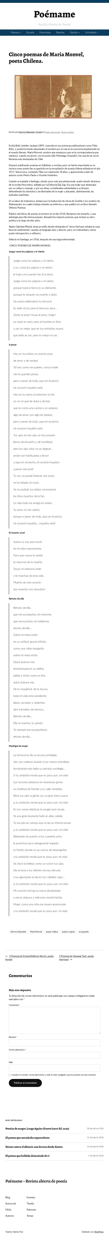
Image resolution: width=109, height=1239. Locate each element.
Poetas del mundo (52, 132)
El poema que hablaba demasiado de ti (27, 1156)
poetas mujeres (68, 932)
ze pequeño (84, 932)
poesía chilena (52, 932)
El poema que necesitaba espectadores (27, 1137)
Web (11, 1062)
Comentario (14, 1005)
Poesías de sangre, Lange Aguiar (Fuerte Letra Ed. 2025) (37, 1128)
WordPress (99, 1232)
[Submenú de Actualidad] (97, 32)
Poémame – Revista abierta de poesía (36, 1181)
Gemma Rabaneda (18, 932)
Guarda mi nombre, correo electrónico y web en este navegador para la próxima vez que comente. (54, 1075)
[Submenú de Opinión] (79, 32)
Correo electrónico (17, 1050)
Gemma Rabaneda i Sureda (30, 132)
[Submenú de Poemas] (20, 32)
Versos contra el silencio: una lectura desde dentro (34, 1147)
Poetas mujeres (67, 132)
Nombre (13, 1037)
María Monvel (36, 932)
